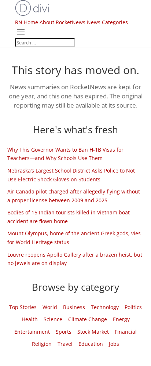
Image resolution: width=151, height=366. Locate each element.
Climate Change (87, 319)
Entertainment (32, 331)
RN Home (26, 22)
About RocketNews (62, 22)
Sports (63, 331)
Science (53, 319)
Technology (105, 307)
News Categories (107, 22)
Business (74, 307)
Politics (133, 307)
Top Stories (23, 307)
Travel (65, 343)
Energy (121, 319)
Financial (126, 331)
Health (30, 319)
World (50, 307)
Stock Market (93, 331)
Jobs (114, 343)
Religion (42, 343)
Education (90, 343)
